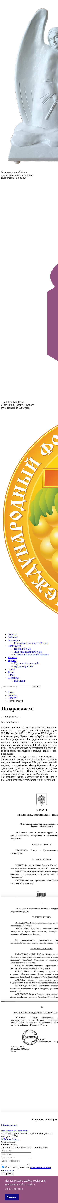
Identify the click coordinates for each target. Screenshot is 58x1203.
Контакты (13, 677)
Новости (12, 657)
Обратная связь (9, 1125)
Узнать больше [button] (14, 1189)
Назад (11, 692)
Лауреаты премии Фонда (28, 651)
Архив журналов (23, 666)
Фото (11, 672)
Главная (12, 634)
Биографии (14, 640)
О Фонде (13, 637)
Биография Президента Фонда (31, 643)
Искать (36, 686)
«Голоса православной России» (31, 654)
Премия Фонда (22, 648)
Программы (14, 645)
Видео (11, 674)
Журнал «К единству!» (26, 663)
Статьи (11, 669)
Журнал (12, 660)
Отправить (8, 1173)
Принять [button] (11, 1197)
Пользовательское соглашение (14, 1130)
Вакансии (19, 680)
